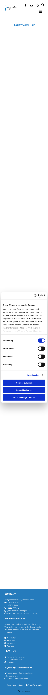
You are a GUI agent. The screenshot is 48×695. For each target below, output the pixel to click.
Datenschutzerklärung (15, 685)
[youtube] (31, 5)
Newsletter (10, 638)
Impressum (11, 662)
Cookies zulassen (24, 383)
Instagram (11, 640)
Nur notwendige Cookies (24, 397)
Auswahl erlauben (24, 390)
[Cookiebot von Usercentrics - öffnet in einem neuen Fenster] (34, 296)
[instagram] (38, 5)
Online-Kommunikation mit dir (19, 678)
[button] (41, 11)
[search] (44, 4)
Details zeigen (33, 375)
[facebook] (25, 5)
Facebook (11, 643)
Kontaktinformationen (16, 657)
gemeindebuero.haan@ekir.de (18, 610)
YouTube (10, 646)
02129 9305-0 (13, 608)
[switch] (41, 349)
